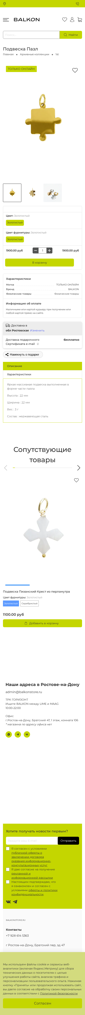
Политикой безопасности (59, 993)
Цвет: (18, 215)
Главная (8, 54)
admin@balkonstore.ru (24, 692)
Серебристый (30, 603)
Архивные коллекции (34, 54)
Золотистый (15, 222)
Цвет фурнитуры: (26, 232)
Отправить (68, 840)
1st (57, 54)
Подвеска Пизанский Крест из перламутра (36, 591)
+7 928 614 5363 (17, 935)
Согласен (42, 1003)
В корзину (39, 262)
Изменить (37, 330)
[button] (6, 468)
